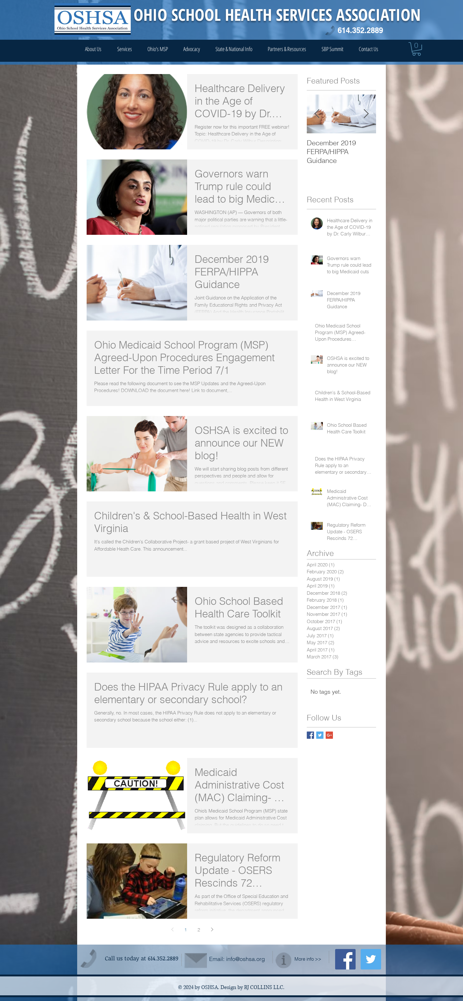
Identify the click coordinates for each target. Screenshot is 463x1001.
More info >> (307, 959)
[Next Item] (366, 114)
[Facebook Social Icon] (345, 959)
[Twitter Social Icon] (371, 959)
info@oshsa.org (245, 959)
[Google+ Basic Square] (329, 735)
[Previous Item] (317, 114)
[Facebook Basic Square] (310, 735)
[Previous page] (172, 929)
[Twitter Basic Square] (319, 735)
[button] (417, 49)
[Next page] (212, 929)
